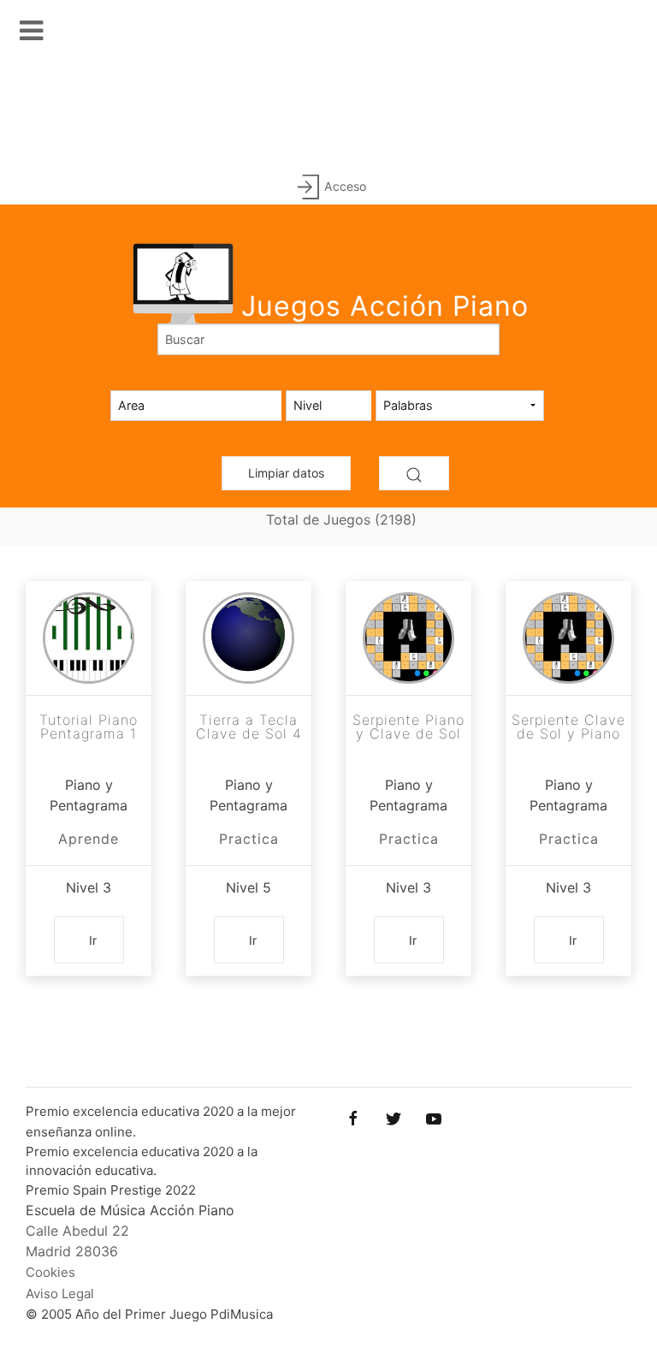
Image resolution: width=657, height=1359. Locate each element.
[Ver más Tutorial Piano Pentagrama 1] (88, 638)
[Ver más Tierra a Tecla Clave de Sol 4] (248, 638)
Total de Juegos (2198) (341, 519)
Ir (93, 940)
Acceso (345, 186)
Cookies (50, 1272)
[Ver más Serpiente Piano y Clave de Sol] (408, 638)
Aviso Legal (60, 1293)
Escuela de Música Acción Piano (130, 1210)
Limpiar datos (286, 473)
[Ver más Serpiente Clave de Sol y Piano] (568, 638)
